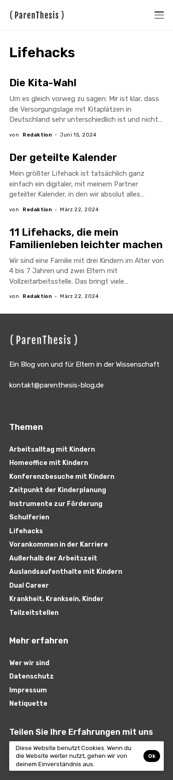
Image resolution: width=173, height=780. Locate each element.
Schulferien (29, 517)
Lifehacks (26, 531)
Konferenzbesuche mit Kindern (61, 477)
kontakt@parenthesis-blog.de (56, 385)
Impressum (28, 690)
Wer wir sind (29, 663)
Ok (151, 756)
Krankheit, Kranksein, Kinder (56, 599)
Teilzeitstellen (34, 613)
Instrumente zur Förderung (55, 504)
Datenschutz (31, 676)
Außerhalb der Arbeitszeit (53, 558)
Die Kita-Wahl (43, 83)
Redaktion (37, 135)
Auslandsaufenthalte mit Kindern (65, 572)
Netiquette (28, 704)
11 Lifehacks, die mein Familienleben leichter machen (86, 238)
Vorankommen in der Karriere (58, 544)
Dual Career (29, 585)
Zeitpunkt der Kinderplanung (57, 490)
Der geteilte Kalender (63, 157)
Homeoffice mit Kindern (48, 463)
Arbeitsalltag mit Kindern (52, 449)
